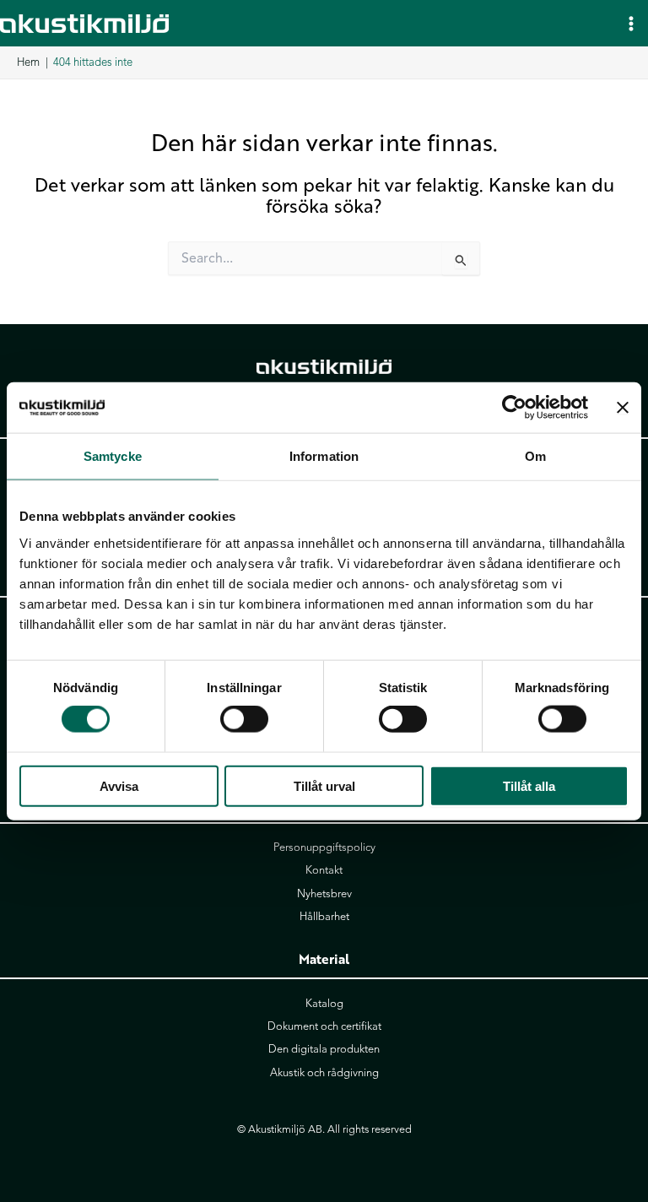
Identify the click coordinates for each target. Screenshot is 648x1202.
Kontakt (324, 870)
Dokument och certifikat (324, 1026)
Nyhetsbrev (324, 894)
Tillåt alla (529, 785)
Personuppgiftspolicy (324, 847)
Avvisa (119, 785)
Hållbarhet (324, 916)
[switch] (244, 719)
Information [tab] (324, 456)
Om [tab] (535, 456)
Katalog (324, 1003)
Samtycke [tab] (113, 456)
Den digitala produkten (324, 1049)
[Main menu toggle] (631, 23)
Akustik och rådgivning (324, 1073)
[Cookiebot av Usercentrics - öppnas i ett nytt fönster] (514, 407)
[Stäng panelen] (623, 408)
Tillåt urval (324, 785)
